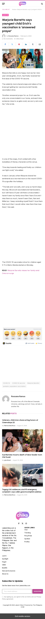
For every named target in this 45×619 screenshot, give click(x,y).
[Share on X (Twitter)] (12, 44)
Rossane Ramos (13, 36)
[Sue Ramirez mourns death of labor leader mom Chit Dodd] (22, 440)
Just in (5, 15)
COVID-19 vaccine (18, 383)
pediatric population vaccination (14, 386)
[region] (19, 311)
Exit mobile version (22, 616)
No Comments (8, 39)
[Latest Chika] (22, 3)
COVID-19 (6, 383)
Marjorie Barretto (33, 383)
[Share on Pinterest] (19, 44)
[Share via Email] (40, 44)
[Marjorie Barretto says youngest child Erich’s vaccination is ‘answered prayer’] (22, 58)
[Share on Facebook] (5, 44)
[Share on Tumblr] (33, 44)
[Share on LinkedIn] (26, 44)
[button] (3, 3)
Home (14, 9)
